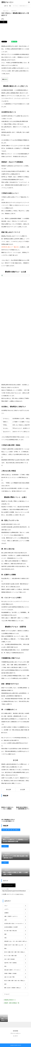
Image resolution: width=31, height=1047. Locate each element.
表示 (6, 79)
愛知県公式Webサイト (10, 999)
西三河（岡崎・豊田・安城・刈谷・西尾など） (11, 829)
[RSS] (15, 1040)
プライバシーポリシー (15, 1033)
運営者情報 (15, 1030)
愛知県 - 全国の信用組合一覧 (11, 1003)
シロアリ (5, 846)
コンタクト (15, 1035)
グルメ (5, 862)
